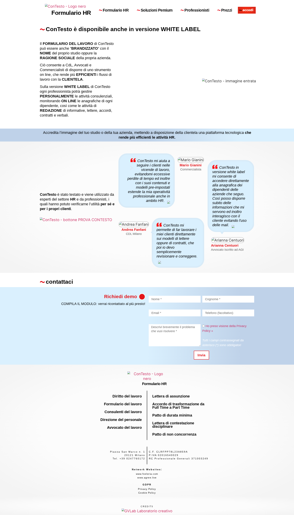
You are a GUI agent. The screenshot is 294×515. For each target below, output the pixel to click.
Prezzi (226, 10)
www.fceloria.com (147, 473)
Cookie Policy (147, 492)
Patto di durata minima (172, 415)
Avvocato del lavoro (124, 427)
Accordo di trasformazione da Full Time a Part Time (178, 406)
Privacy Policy (147, 489)
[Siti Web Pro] (147, 510)
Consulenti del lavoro (123, 412)
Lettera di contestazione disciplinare (173, 425)
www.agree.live (147, 477)
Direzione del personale (121, 420)
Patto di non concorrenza (174, 434)
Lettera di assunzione (171, 396)
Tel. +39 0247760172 (129, 458)
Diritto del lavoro (127, 396)
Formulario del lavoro (123, 404)
